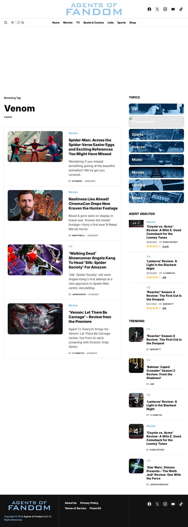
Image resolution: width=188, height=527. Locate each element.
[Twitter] (157, 9)
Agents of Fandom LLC (36, 516)
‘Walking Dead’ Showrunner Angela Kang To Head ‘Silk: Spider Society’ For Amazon (92, 260)
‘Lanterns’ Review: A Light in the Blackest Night (162, 264)
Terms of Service (75, 508)
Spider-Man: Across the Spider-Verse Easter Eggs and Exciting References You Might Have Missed (91, 147)
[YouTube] (173, 9)
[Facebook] (149, 9)
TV (70, 246)
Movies (73, 133)
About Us (71, 502)
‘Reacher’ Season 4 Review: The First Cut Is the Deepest (164, 295)
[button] (5, 22)
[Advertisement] (94, 61)
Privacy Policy (89, 502)
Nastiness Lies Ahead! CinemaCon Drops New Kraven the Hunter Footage (93, 203)
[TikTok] (181, 9)
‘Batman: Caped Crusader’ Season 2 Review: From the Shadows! (161, 372)
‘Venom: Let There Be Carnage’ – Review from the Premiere (90, 317)
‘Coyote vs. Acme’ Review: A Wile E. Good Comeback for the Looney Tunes (164, 232)
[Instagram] (165, 9)
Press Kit (95, 508)
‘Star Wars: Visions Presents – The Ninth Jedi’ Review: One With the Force (164, 472)
